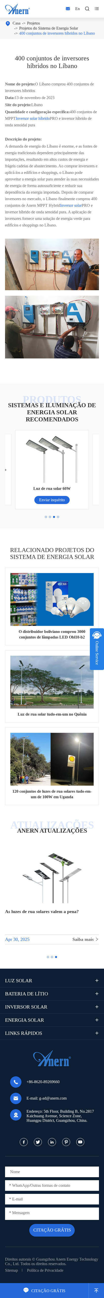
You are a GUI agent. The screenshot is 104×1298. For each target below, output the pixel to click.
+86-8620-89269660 (43, 1082)
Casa (16, 23)
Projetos (33, 23)
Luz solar (18, 980)
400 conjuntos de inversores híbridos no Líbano (57, 33)
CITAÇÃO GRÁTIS (44, 1291)
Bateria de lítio (26, 993)
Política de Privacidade (45, 1270)
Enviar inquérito (52, 500)
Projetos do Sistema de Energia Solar (48, 28)
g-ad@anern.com (53, 1098)
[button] (46, 517)
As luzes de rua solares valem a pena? (42, 911)
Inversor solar (71, 205)
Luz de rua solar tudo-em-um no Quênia (52, 714)
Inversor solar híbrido (33, 118)
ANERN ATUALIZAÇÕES (52, 830)
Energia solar (24, 1020)
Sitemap (11, 1270)
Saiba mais (85, 939)
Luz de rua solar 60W (52, 488)
